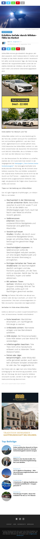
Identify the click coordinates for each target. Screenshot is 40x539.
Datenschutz (21, 524)
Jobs (14, 524)
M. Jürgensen (15, 41)
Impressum (30, 524)
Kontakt (9, 524)
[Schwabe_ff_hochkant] (20, 128)
